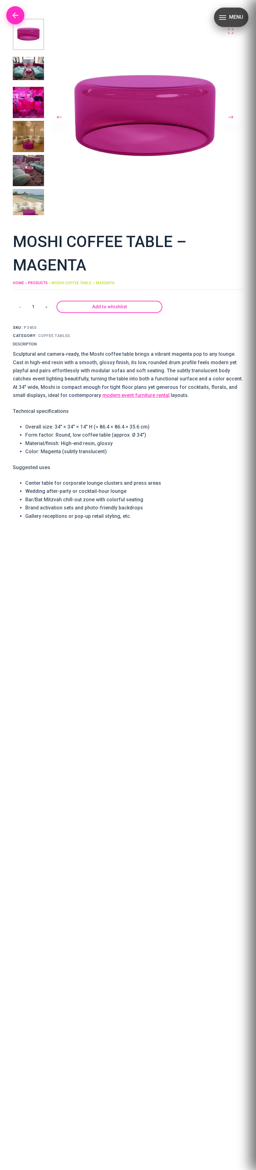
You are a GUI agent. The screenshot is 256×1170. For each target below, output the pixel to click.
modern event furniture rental (136, 395)
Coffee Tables (54, 335)
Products (38, 283)
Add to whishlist (109, 307)
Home (18, 283)
